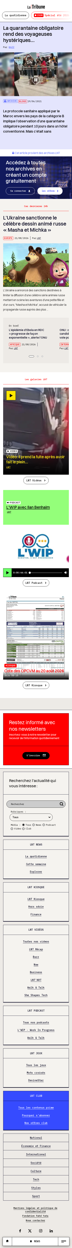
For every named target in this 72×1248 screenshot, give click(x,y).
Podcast (15, 502)
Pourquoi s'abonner (36, 1115)
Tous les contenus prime (36, 1108)
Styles (36, 1188)
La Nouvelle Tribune (36, 5)
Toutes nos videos (36, 941)
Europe (8, 238)
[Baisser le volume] (65, 573)
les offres (48, 190)
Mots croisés (36, 1073)
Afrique (15, 344)
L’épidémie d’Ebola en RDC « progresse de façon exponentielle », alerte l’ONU (28, 333)
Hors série (36, 907)
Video (17, 828)
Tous (28, 824)
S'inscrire (33, 755)
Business (36, 972)
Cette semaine (36, 864)
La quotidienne (15, 15)
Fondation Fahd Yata (35, 1215)
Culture (36, 1171)
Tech (36, 1179)
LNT (39, 238)
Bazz (36, 957)
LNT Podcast (33, 583)
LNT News (36, 844)
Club (28, 828)
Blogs (22, 101)
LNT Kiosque (33, 685)
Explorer (36, 872)
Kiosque (11, 665)
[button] (31, 356)
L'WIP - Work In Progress (36, 1030)
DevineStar (36, 1080)
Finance (36, 914)
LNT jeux (36, 1053)
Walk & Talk (35, 987)
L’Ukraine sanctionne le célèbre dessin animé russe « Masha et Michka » (34, 224)
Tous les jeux (36, 1065)
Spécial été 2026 (53, 15)
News (38, 824)
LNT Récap (36, 949)
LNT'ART (36, 980)
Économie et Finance (36, 1146)
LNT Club (36, 1095)
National (36, 1138)
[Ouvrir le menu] (63, 1241)
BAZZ (11, 47)
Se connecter (18, 190)
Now (36, 965)
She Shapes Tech (36, 995)
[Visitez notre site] (7, 1241)
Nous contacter (35, 1220)
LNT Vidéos (34, 480)
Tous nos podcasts (36, 1022)
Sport (36, 1196)
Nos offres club (36, 1123)
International (36, 1154)
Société (36, 1163)
